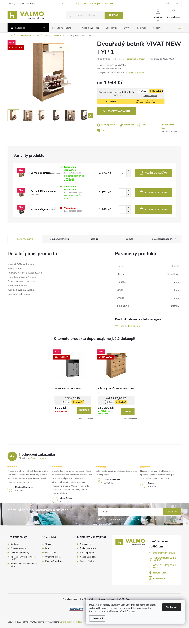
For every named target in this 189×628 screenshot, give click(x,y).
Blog (47, 548)
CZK (173, 3)
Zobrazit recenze (38, 458)
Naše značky (86, 544)
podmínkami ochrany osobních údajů (143, 519)
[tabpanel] (72, 383)
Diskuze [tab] (129, 239)
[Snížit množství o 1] (128, 175)
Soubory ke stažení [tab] (59, 239)
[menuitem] (63, 28)
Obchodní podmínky (19, 552)
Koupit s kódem (150, 95)
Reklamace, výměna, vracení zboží (23, 558)
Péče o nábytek (87, 561)
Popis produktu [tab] (25, 239)
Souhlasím (171, 607)
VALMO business (53, 557)
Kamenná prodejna (53, 561)
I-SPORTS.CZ (86, 599)
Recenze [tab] (94, 239)
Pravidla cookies (69, 599)
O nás (48, 544)
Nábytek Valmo (160, 572)
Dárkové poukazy (88, 548)
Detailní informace (133, 72)
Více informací (127, 611)
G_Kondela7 (155, 91)
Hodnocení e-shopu (105, 599)
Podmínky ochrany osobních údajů (23, 565)
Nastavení (97, 618)
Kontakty (11, 3)
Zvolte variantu (119, 111)
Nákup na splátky (88, 557)
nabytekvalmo (160, 578)
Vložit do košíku (156, 173)
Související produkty (162, 239)
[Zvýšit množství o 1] (128, 171)
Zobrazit (84, 410)
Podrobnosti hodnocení (135, 59)
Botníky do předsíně (129, 326)
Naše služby (50, 552)
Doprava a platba (27, 3)
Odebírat (171, 511)
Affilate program (87, 552)
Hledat (113, 15)
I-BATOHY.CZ (123, 599)
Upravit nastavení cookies (71, 622)
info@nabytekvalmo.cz (164, 552)
